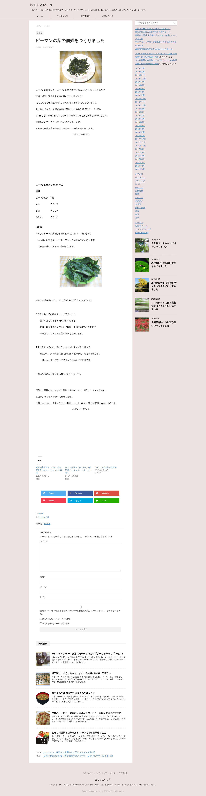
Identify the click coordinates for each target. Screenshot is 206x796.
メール (43, 587)
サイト (43, 597)
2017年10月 (140, 146)
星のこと (139, 197)
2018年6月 (140, 119)
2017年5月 (140, 162)
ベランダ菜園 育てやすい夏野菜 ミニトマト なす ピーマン (78, 470)
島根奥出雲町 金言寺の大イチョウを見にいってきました (164, 286)
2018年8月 (140, 112)
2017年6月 (140, 159)
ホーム (40, 16)
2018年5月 (140, 122)
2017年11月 (140, 142)
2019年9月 (140, 82)
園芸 (137, 194)
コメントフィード (143, 229)
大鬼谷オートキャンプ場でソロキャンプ (153, 28)
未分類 (138, 204)
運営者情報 (85, 16)
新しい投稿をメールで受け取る (56, 623)
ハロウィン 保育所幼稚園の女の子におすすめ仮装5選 (69, 752)
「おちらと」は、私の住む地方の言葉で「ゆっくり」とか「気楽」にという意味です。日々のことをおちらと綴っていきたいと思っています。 (103, 785)
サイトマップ (62, 16)
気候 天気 (140, 208)
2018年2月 (140, 132)
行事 (137, 218)
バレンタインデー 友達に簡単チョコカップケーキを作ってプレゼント (88, 653)
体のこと (139, 187)
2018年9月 (140, 109)
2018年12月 (140, 99)
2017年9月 (140, 149)
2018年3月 (140, 129)
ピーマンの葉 (43, 517)
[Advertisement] (80, 155)
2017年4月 (140, 166)
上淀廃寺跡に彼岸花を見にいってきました (154, 49)
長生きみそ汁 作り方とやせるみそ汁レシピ (73, 693)
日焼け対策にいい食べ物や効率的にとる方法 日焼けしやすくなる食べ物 (78, 756)
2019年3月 (140, 92)
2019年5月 (140, 85)
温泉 (137, 211)
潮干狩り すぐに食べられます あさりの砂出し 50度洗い (81, 673)
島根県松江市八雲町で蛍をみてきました (153, 32)
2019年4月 (140, 88)
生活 (137, 214)
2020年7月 (140, 68)
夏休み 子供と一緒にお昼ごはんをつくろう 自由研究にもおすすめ (86, 713)
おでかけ (139, 174)
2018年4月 (140, 125)
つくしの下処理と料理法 (105, 467)
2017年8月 (140, 152)
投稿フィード (141, 226)
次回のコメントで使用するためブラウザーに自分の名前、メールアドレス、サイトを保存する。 (80, 612)
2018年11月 (140, 102)
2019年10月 (140, 78)
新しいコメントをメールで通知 (56, 619)
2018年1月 (140, 136)
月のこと (139, 201)
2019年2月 (140, 95)
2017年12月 (140, 139)
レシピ (41, 513)
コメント (44, 541)
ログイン (139, 222)
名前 (42, 577)
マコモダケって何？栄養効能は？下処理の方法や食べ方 (163, 305)
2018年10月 (140, 105)
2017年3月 (140, 169)
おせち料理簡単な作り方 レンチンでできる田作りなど (79, 732)
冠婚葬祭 (139, 191)
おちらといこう (41, 5)
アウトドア (140, 181)
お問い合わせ (107, 16)
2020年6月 (140, 72)
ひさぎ (47, 523)
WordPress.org (142, 232)
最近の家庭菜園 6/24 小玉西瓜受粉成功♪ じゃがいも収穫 (49, 470)
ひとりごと (140, 177)
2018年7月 (140, 115)
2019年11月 (140, 75)
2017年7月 (140, 156)
